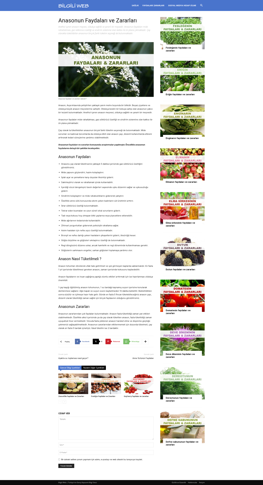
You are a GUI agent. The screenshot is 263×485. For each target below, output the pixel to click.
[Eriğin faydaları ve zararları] (182, 77)
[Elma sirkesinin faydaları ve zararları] (182, 208)
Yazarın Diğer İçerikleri (93, 367)
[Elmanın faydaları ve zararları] (182, 164)
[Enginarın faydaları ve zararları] (182, 121)
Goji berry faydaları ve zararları (136, 396)
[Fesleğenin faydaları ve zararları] (182, 33)
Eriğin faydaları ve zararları (180, 94)
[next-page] (64, 402)
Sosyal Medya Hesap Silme (182, 5)
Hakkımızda (192, 482)
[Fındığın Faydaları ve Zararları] (106, 383)
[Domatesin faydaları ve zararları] (182, 296)
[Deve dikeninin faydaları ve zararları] (182, 339)
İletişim (202, 482)
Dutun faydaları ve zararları (180, 269)
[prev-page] (60, 402)
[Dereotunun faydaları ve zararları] (182, 383)
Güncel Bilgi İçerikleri (70, 367)
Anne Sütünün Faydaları (143, 358)
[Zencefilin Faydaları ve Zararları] (73, 383)
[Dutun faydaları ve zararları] (182, 252)
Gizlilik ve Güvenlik (179, 482)
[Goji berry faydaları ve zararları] (139, 383)
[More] (146, 341)
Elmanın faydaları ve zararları (181, 182)
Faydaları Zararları (153, 5)
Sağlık (135, 5)
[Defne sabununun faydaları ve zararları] (182, 427)
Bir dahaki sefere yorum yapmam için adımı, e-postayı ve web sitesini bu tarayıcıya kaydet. (102, 459)
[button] (201, 5)
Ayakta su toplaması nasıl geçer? (73, 358)
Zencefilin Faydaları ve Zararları (71, 396)
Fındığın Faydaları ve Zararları (103, 396)
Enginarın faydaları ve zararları (182, 138)
